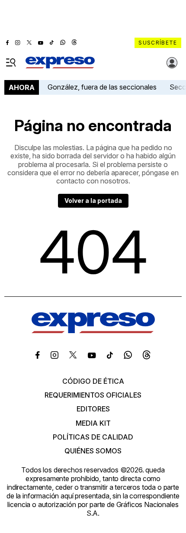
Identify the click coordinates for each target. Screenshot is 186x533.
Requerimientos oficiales (93, 395)
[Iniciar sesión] (172, 63)
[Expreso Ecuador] (93, 330)
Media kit (93, 423)
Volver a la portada (93, 200)
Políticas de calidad (93, 437)
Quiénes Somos (93, 451)
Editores (93, 409)
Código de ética (93, 381)
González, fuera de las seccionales (102, 87)
